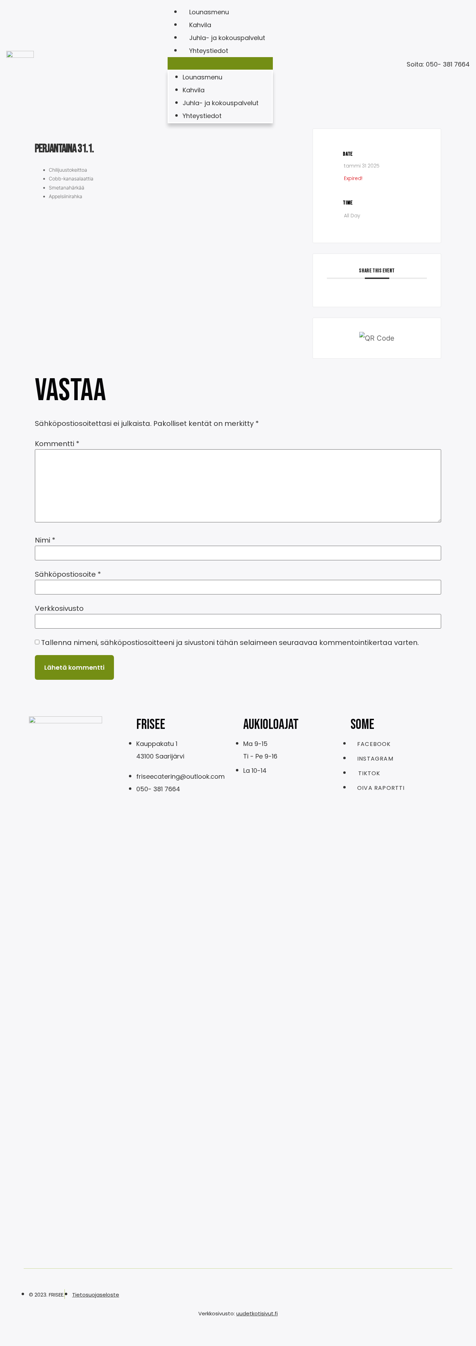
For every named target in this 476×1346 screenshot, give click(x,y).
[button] (220, 63)
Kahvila (200, 25)
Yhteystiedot (208, 50)
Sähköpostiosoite (68, 574)
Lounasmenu (209, 12)
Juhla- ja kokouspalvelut (227, 37)
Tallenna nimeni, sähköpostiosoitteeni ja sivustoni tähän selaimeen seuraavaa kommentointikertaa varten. (230, 642)
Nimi (45, 540)
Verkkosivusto (59, 608)
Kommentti (57, 443)
